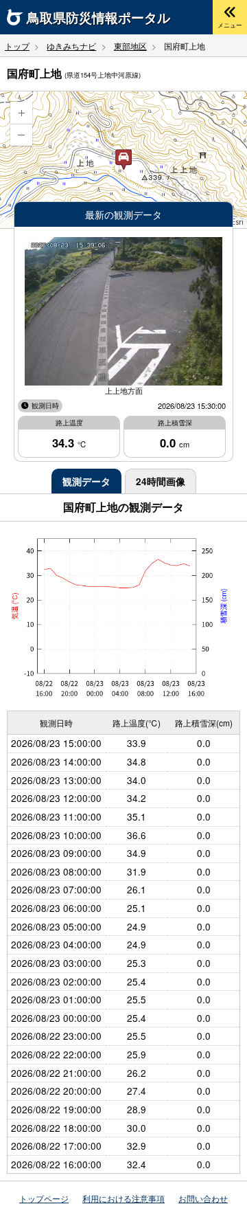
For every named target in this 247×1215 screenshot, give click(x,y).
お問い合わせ (203, 1198)
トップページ (44, 1198)
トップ (17, 46)
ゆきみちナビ (71, 46)
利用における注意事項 (123, 1198)
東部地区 (130, 46)
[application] (123, 159)
